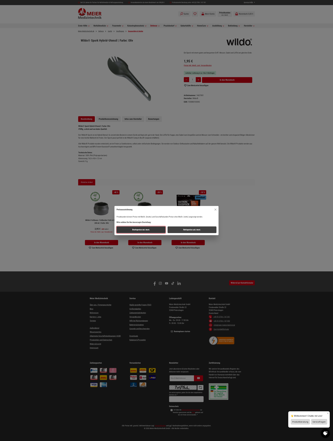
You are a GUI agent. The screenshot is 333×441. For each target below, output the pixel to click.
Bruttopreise (141, 230)
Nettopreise (192, 230)
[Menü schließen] (215, 210)
